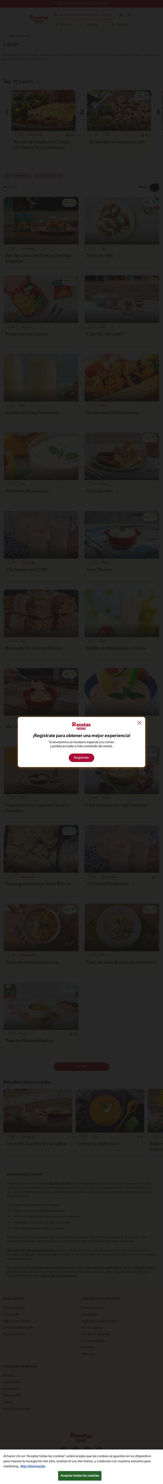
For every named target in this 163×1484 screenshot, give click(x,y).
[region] (81, 1466)
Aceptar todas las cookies (79, 1475)
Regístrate (81, 757)
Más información (32, 1466)
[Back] (139, 723)
